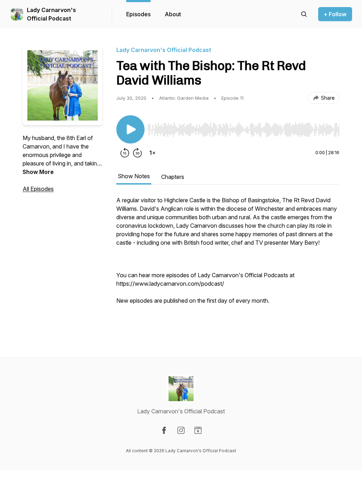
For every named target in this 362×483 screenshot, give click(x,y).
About (173, 14)
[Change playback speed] (152, 153)
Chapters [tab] (172, 176)
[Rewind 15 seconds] (125, 153)
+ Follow (335, 14)
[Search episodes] (304, 14)
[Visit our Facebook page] (164, 430)
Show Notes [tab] (134, 176)
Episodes (138, 14)
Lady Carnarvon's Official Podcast (51, 14)
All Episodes (38, 188)
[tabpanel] (227, 262)
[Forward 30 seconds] (137, 153)
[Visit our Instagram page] (181, 430)
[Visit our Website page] (198, 430)
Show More (38, 171)
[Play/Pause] (130, 129)
